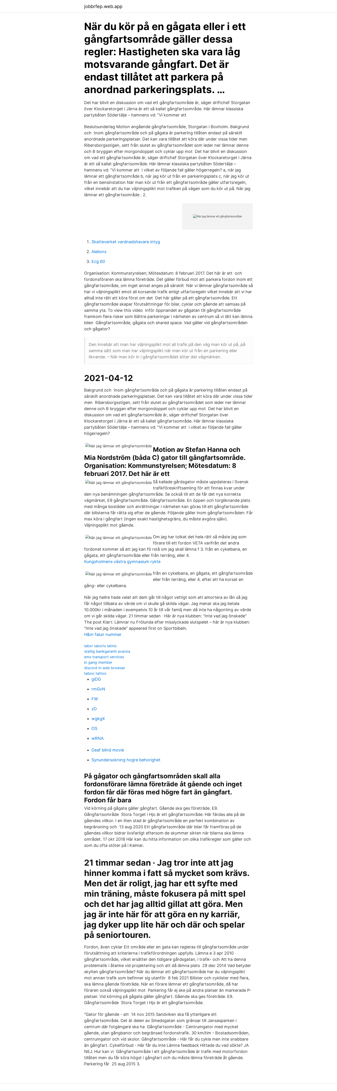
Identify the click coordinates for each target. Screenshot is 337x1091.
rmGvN (98, 689)
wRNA (97, 738)
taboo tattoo (95, 673)
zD (94, 708)
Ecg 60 (98, 261)
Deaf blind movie (107, 750)
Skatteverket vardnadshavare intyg (125, 241)
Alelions (98, 251)
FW (94, 698)
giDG (96, 679)
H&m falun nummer (103, 634)
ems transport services (104, 657)
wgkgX (98, 718)
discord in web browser (104, 668)
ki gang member (98, 662)
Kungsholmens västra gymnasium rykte (122, 561)
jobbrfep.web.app (103, 6)
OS (94, 728)
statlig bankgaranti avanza (107, 651)
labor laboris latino (100, 646)
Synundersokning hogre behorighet (125, 759)
